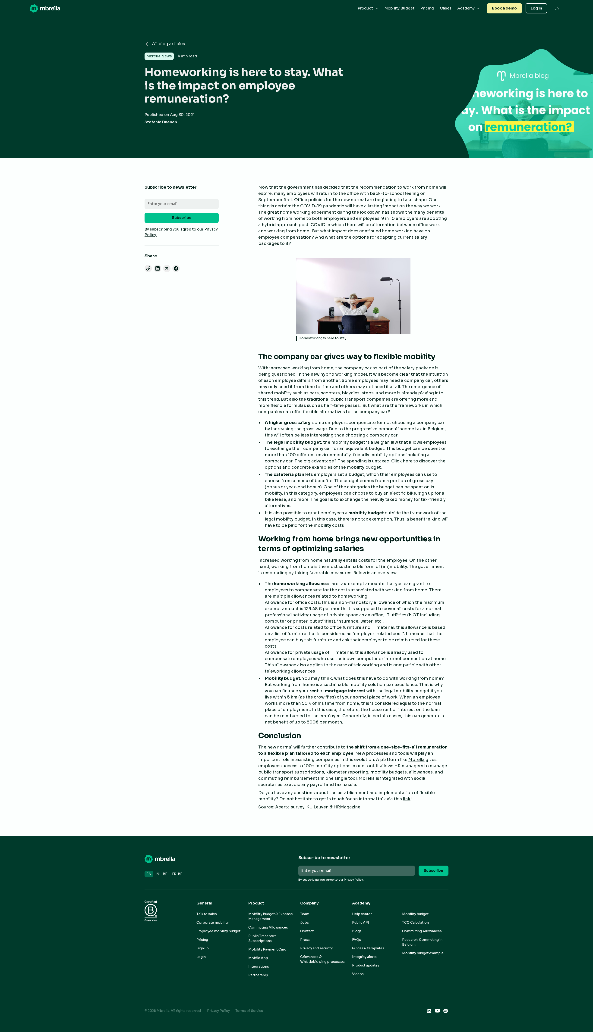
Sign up (202, 948)
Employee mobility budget (218, 931)
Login (201, 957)
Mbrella (416, 759)
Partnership (258, 975)
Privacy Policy (218, 1011)
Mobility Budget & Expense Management (270, 916)
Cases (445, 8)
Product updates (365, 965)
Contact (307, 931)
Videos (358, 974)
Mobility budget (415, 914)
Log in (536, 8)
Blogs (357, 931)
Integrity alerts (364, 957)
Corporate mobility (212, 922)
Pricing (427, 8)
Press (305, 940)
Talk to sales (206, 914)
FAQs (356, 940)
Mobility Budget (399, 8)
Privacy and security (316, 948)
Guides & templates (368, 948)
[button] (368, 8)
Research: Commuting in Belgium (422, 942)
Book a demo (504, 8)
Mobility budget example (423, 953)
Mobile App (258, 958)
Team (304, 914)
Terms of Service (249, 1011)
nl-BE (161, 874)
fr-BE (177, 874)
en (148, 874)
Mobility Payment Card (267, 949)
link (406, 798)
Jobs (304, 922)
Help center (362, 914)
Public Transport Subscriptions (262, 938)
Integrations (258, 966)
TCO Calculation (415, 922)
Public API (360, 922)
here (408, 461)
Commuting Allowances (268, 927)
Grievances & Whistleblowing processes (322, 959)
